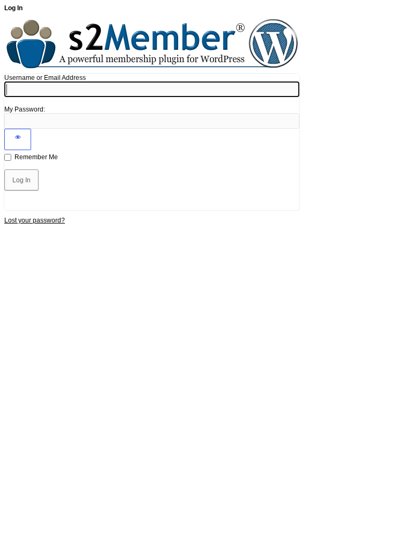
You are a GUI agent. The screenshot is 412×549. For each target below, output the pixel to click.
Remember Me (36, 157)
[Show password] (17, 139)
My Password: (24, 109)
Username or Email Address (45, 77)
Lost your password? (34, 220)
